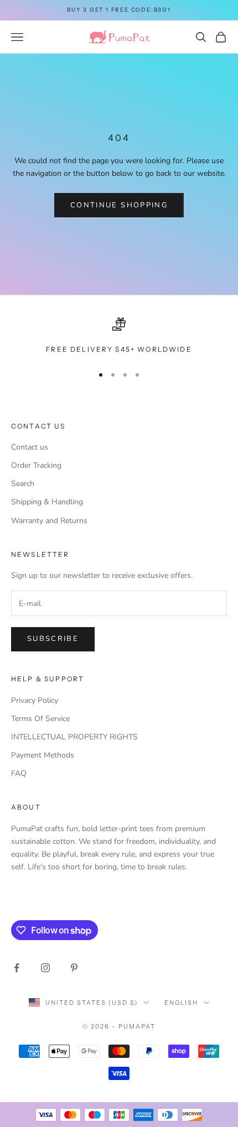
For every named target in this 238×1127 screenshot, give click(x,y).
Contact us (29, 447)
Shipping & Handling (47, 502)
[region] (119, 336)
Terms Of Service (40, 718)
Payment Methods (42, 755)
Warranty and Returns (49, 520)
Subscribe (53, 639)
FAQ (19, 773)
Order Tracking (36, 465)
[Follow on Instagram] (45, 967)
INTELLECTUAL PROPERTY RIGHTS (74, 737)
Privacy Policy (34, 700)
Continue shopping (119, 205)
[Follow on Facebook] (16, 967)
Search (22, 483)
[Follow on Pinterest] (74, 967)
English (181, 1002)
